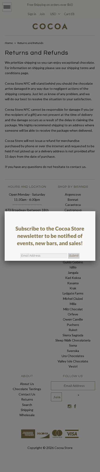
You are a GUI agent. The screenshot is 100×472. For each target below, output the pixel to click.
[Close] (95, 211)
